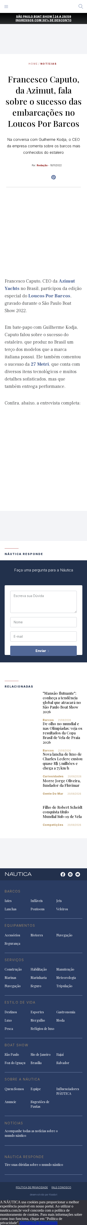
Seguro (36, 986)
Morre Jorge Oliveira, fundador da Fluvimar (62, 783)
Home (33, 63)
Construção (13, 969)
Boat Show (17, 1045)
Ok (21, 1223)
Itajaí (60, 1054)
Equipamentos (20, 925)
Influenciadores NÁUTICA (67, 1091)
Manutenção (65, 969)
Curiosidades (53, 776)
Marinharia (39, 977)
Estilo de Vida (20, 1002)
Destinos (11, 1012)
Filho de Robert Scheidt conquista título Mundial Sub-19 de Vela (62, 812)
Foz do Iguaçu (15, 1063)
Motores (37, 935)
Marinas (10, 977)
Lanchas (10, 909)
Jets (59, 901)
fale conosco (61, 1187)
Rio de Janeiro (41, 1054)
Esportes (37, 1012)
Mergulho (38, 1020)
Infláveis (37, 901)
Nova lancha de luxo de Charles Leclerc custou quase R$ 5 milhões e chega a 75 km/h (62, 761)
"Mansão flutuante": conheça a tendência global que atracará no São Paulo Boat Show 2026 (62, 702)
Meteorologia (66, 977)
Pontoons (38, 909)
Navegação (64, 935)
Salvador (62, 1063)
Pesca (9, 1028)
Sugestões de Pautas (40, 1104)
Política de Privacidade (41, 1223)
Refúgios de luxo (42, 1028)
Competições (53, 825)
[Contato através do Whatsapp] (58, 877)
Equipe (36, 1089)
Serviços (14, 960)
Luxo (8, 1020)
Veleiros (62, 909)
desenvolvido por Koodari (43, 1194)
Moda (60, 1020)
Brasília (36, 1063)
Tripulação (64, 986)
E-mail (18, 636)
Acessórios (12, 935)
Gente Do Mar (53, 793)
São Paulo (12, 1054)
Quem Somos (14, 1089)
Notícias (48, 63)
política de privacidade (32, 1187)
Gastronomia (65, 1012)
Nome (18, 622)
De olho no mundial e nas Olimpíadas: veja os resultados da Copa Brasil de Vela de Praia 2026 (62, 733)
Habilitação (39, 969)
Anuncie (10, 1102)
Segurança (12, 943)
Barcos (48, 720)
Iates (8, 901)
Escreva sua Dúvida (29, 596)
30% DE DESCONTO (56, 20)
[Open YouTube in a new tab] (53, 177)
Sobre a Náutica (22, 1079)
